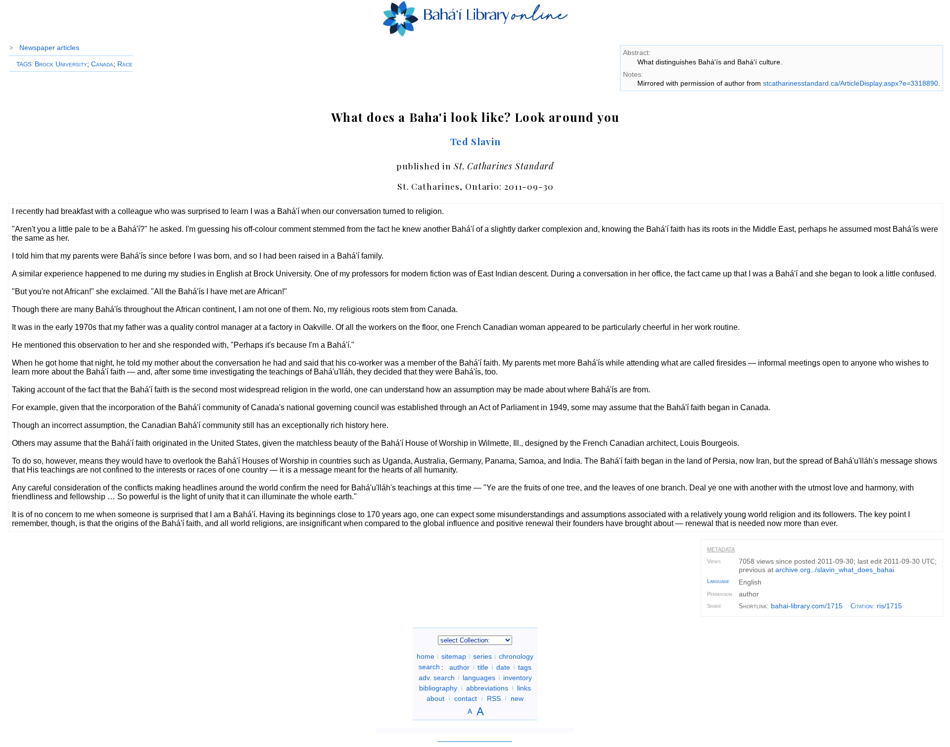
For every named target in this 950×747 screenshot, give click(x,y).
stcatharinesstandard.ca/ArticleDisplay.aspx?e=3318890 (850, 83)
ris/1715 (889, 606)
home (425, 656)
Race (125, 64)
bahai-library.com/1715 (807, 606)
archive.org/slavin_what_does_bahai (834, 570)
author (459, 667)
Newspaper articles (49, 48)
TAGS (24, 64)
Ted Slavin (475, 141)
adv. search (437, 677)
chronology (516, 656)
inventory (517, 677)
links (524, 688)
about (435, 698)
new (517, 698)
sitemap (453, 656)
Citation (862, 606)
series (482, 656)
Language (718, 581)
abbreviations (487, 688)
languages (479, 677)
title (482, 667)
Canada (102, 64)
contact (465, 698)
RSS (494, 698)
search (429, 667)
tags (524, 667)
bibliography (438, 688)
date (503, 667)
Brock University (61, 64)
